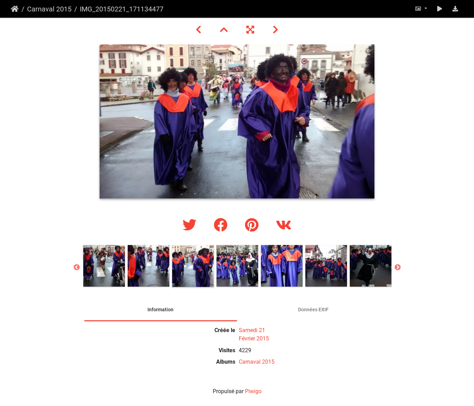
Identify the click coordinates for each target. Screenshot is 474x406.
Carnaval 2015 (49, 9)
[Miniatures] (225, 30)
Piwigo (253, 391)
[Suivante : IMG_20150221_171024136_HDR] (275, 30)
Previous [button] (76, 267)
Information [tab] (160, 309)
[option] (104, 266)
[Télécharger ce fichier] (455, 9)
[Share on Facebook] (222, 225)
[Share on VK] (283, 225)
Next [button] (397, 267)
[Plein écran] (251, 30)
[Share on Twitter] (191, 225)
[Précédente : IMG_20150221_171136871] (199, 30)
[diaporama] (440, 9)
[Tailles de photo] (421, 9)
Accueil (15, 9)
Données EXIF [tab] (313, 309)
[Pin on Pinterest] (253, 225)
